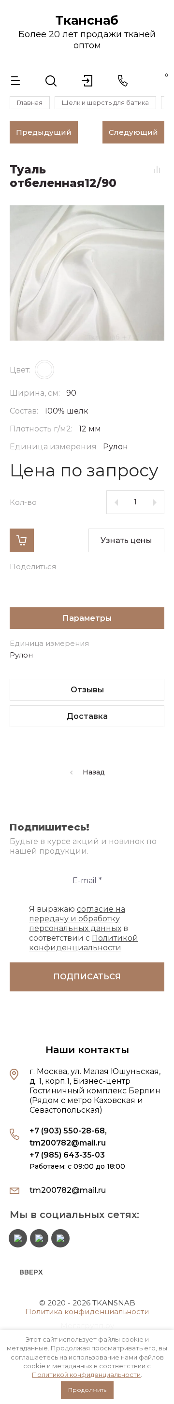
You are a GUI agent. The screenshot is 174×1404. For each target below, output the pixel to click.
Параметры (87, 618)
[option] (87, 273)
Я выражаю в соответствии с (83, 928)
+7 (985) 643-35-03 (67, 1155)
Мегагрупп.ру (87, 1325)
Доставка (87, 716)
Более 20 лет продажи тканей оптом (87, 40)
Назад (94, 772)
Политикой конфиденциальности (86, 1374)
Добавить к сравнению (157, 169)
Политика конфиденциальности (87, 1311)
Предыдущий (44, 132)
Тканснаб (87, 20)
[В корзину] (22, 540)
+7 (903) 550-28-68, (68, 1130)
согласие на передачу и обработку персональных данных (77, 918)
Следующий (133, 132)
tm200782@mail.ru (67, 1142)
